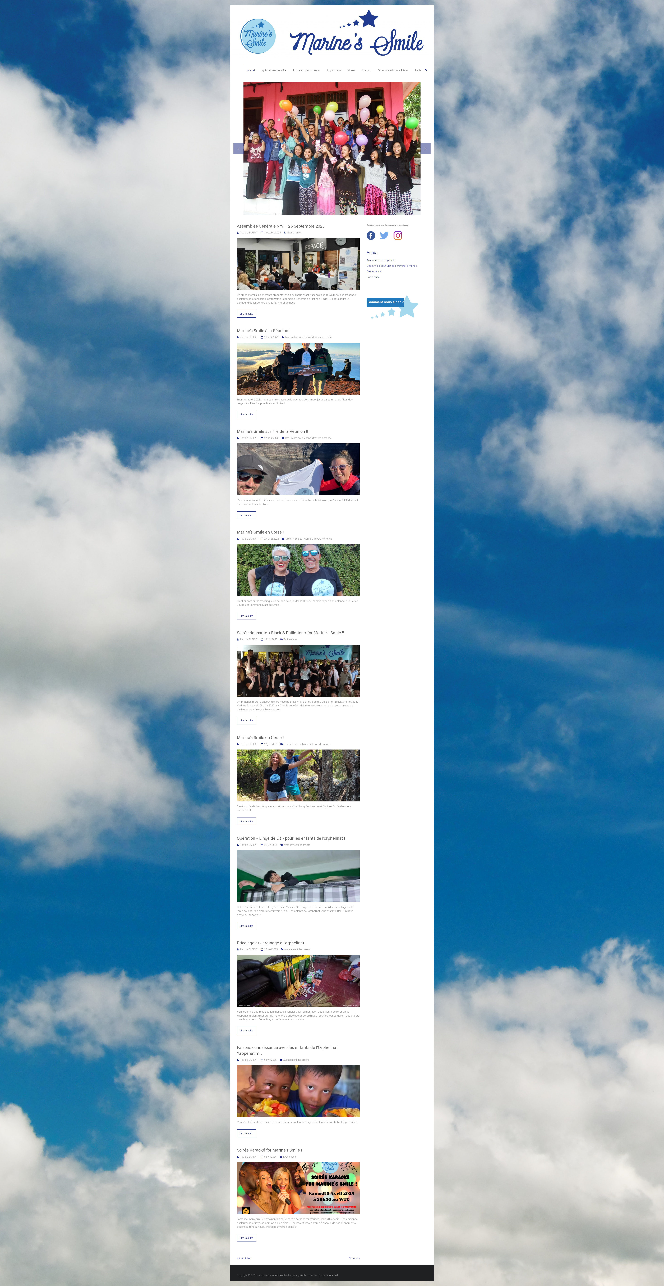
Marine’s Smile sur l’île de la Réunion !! (272, 413)
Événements (294, 214)
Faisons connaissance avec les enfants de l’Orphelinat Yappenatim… (287, 1032)
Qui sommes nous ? (273, 70)
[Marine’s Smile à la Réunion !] (298, 326)
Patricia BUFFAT (248, 214)
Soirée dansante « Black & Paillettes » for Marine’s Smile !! (290, 614)
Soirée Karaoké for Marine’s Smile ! (269, 1132)
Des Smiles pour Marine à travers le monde (308, 319)
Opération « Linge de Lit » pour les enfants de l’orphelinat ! (291, 820)
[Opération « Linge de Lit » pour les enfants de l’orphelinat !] (298, 834)
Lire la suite (246, 295)
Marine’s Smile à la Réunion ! (263, 312)
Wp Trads (301, 1257)
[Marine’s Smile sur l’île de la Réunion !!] (298, 427)
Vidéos (351, 70)
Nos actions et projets (305, 70)
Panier (418, 70)
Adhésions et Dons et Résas (393, 70)
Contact (366, 70)
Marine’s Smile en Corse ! (260, 514)
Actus (372, 234)
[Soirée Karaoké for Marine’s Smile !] (298, 1146)
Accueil (251, 70)
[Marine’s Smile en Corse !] (298, 528)
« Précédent (244, 1240)
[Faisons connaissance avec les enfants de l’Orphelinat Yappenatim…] (298, 1049)
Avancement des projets (297, 826)
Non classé (373, 259)
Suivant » (354, 1240)
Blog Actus (332, 70)
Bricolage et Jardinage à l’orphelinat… (272, 925)
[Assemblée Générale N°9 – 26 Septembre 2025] (298, 221)
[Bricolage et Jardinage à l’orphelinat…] (298, 938)
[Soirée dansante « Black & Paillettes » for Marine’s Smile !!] (298, 628)
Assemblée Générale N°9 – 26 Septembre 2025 (281, 208)
